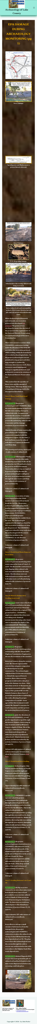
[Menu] (34, 8)
